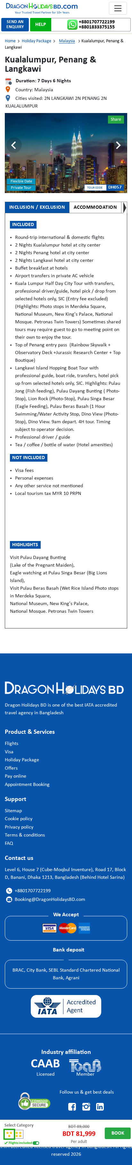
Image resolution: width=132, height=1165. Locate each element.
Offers (11, 768)
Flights (11, 743)
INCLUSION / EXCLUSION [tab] (37, 207)
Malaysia (67, 41)
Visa (9, 752)
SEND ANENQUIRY (15, 24)
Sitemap (13, 810)
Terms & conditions (25, 835)
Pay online (15, 776)
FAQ (9, 843)
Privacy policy (19, 827)
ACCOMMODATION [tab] (95, 207)
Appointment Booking (27, 784)
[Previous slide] (14, 145)
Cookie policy (18, 818)
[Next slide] (118, 145)
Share (116, 119)
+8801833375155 (97, 27)
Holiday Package (36, 41)
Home (10, 41)
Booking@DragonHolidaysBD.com (46, 899)
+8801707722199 (97, 22)
